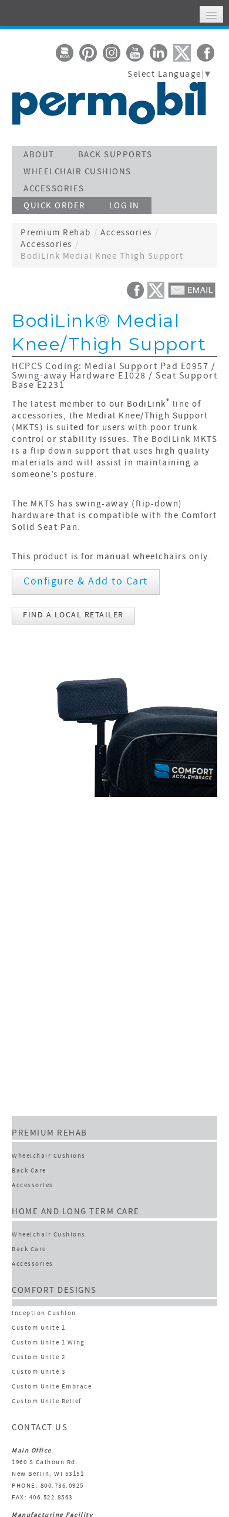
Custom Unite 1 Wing (48, 1343)
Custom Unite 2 (38, 1357)
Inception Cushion (44, 1313)
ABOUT (39, 155)
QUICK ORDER (54, 206)
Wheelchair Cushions (49, 1156)
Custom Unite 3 (38, 1372)
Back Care (29, 1171)
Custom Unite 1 (38, 1328)
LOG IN (124, 206)
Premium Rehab (56, 233)
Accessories (126, 233)
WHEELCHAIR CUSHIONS (77, 172)
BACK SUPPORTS (115, 155)
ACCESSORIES (54, 189)
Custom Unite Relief (47, 1401)
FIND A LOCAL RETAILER (73, 615)
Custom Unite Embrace (52, 1387)
